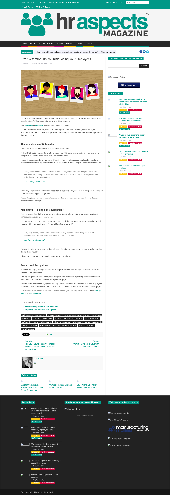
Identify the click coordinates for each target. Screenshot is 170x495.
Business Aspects (28, 2)
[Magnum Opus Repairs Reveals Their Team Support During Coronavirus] (34, 381)
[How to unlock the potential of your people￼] (112, 169)
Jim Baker (25, 63)
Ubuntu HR (33, 325)
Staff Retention (77, 318)
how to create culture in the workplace (76, 315)
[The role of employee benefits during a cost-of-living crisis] (112, 155)
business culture (27, 315)
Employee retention (54, 315)
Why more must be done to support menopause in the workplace (132, 136)
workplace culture (28, 329)
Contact (88, 43)
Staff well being (124, 112)
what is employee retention (67, 325)
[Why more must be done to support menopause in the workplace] (112, 138)
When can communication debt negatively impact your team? (130, 119)
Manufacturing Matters (56, 2)
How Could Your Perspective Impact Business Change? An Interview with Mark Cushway (40, 345)
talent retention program (81, 322)
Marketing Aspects (72, 2)
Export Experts (41, 2)
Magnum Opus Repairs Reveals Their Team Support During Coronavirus (32, 387)
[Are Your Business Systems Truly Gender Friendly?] (62, 381)
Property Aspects (27, 7)
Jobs (80, 43)
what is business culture (48, 325)
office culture (47, 318)
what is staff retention (86, 325)
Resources (70, 43)
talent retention (46, 322)
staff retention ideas (91, 318)
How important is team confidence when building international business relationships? (67, 52)
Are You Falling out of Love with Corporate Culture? (86, 344)
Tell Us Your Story (45, 43)
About (32, 43)
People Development (135, 110)
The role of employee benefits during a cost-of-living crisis (133, 152)
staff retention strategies (30, 322)
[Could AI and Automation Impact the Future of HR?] (90, 381)
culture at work (40, 315)
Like (51, 63)
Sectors (59, 43)
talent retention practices (62, 322)
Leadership (34, 63)
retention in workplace (62, 318)
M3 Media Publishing (43, 7)
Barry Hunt (123, 171)
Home (25, 43)
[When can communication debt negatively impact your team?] (112, 122)
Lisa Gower (36, 318)
